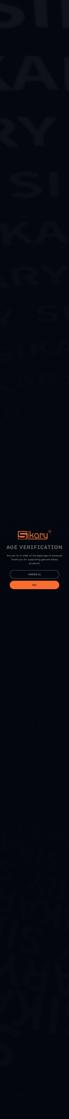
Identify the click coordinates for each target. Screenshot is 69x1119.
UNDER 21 (34, 574)
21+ (34, 585)
